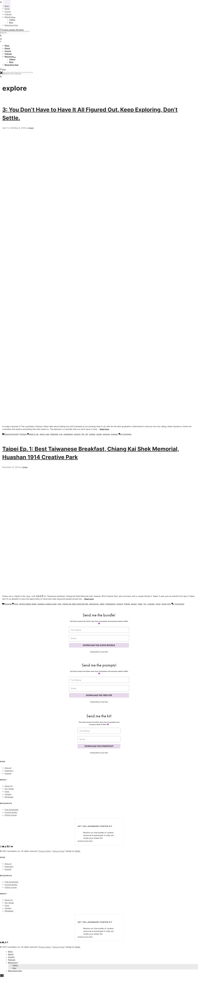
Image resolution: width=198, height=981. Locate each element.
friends (127, 604)
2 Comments (178, 604)
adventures (94, 604)
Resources (12, 962)
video (140, 604)
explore (77, 434)
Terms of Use (58, 851)
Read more (104, 429)
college (92, 434)
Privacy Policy (45, 851)
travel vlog (166, 604)
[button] (1, 77)
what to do (34, 434)
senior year (44, 434)
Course (11, 957)
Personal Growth (11, 434)
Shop (10, 951)
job (86, 434)
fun (145, 604)
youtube (150, 604)
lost (60, 434)
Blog (14, 968)
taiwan (134, 604)
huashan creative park (47, 604)
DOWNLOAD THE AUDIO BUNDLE (99, 645)
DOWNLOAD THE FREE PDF (99, 695)
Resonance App (15, 971)
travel (157, 604)
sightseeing (110, 604)
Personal (8, 604)
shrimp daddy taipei (27, 604)
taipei (102, 604)
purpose (106, 434)
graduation (68, 434)
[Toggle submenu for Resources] (15, 57)
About (11, 954)
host (59, 604)
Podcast (23, 434)
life (82, 434)
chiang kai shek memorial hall (75, 604)
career (99, 434)
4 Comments (125, 434)
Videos (15, 965)
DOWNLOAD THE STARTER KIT (99, 746)
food (16, 604)
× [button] (0, 41)
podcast (114, 434)
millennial (54, 434)
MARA (77, 851)
